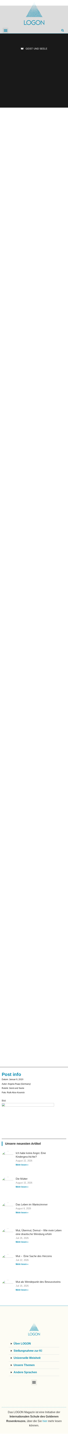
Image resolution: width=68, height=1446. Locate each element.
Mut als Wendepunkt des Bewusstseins (38, 1281)
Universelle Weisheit (27, 1357)
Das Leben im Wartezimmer (32, 1204)
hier (45, 1421)
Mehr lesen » (22, 1165)
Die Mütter (22, 1178)
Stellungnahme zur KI (28, 1350)
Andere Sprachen (25, 1372)
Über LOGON (22, 1343)
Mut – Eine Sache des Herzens (34, 1256)
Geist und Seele (36, 48)
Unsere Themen (24, 1365)
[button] (5, 30)
